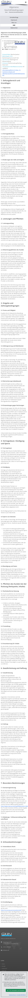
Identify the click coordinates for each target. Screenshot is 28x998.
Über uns (14, 22)
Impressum (14, 20)
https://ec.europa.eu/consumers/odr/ (11, 910)
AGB (14, 25)
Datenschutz (14, 28)
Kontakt (3, 966)
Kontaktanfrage (14, 17)
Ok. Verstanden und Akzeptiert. (17, 990)
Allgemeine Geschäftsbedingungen (16, 12)
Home (6, 12)
